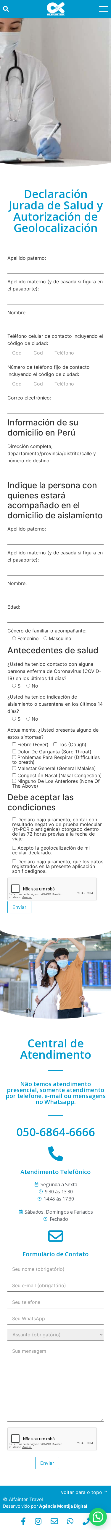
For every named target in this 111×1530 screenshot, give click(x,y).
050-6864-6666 (55, 1131)
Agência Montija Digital (63, 1506)
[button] (98, 1517)
